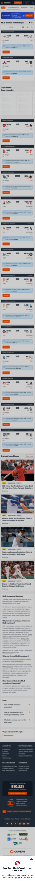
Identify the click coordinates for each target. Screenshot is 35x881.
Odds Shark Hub (15, 877)
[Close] (31, 858)
